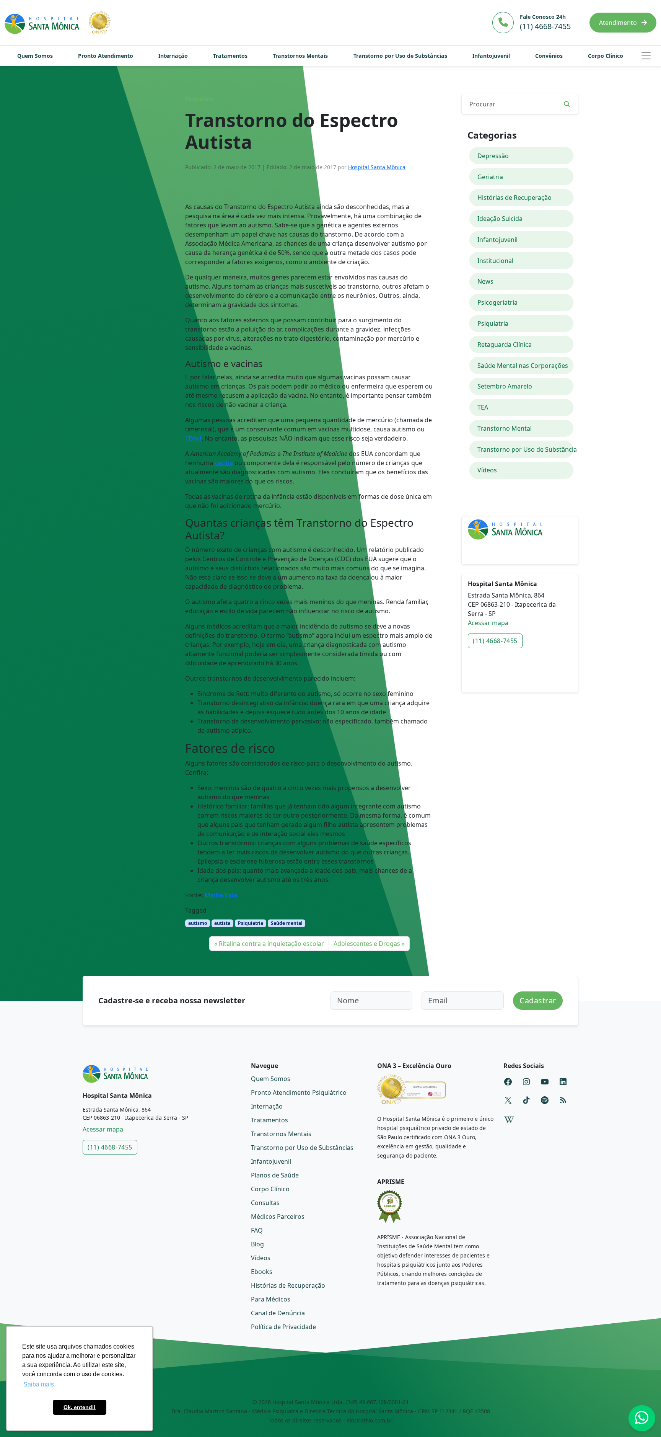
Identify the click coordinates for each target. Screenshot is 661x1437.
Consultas (265, 1203)
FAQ (257, 1230)
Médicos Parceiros (277, 1216)
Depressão (493, 156)
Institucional (495, 260)
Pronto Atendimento (105, 55)
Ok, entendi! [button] (79, 1407)
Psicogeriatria (497, 302)
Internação (173, 55)
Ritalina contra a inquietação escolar (271, 943)
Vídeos (487, 470)
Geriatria (490, 177)
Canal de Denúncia (278, 1313)
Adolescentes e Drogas (367, 943)
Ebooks (261, 1271)
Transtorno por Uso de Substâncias (400, 55)
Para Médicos (270, 1299)
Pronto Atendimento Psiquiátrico (299, 1092)
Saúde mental (287, 923)
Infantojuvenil (491, 55)
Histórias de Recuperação (514, 197)
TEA (482, 407)
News (485, 281)
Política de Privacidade (283, 1327)
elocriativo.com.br (369, 1420)
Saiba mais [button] (38, 1384)
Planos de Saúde (275, 1175)
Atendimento (618, 22)
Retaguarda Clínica (504, 344)
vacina (224, 463)
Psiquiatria (199, 98)
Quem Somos (35, 55)
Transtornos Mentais (300, 55)
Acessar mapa (488, 623)
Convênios (549, 55)
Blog (257, 1244)
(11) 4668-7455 (495, 641)
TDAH (193, 438)
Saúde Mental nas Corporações (522, 365)
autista (222, 923)
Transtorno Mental (504, 428)
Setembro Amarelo (504, 386)
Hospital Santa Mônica (376, 167)
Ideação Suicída (500, 218)
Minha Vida (221, 895)
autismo (197, 923)
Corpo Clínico (605, 55)
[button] (646, 56)
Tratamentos (230, 55)
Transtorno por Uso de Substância (525, 449)
